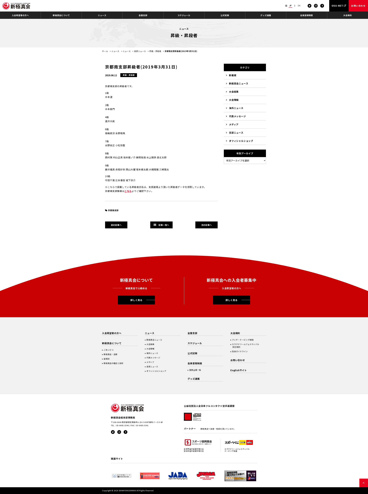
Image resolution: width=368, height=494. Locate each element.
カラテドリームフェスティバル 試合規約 (244, 345)
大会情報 (234, 100)
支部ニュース (140, 51)
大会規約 (347, 15)
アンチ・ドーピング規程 (242, 339)
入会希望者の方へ (20, 15)
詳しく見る (136, 300)
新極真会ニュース (238, 83)
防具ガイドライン (240, 351)
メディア (233, 124)
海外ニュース (236, 108)
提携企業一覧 (195, 370)
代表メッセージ (237, 116)
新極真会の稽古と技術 (113, 363)
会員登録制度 (306, 15)
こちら (128, 191)
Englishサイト (238, 370)
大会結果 (234, 91)
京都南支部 (113, 210)
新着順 (232, 75)
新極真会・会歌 (110, 354)
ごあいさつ (108, 349)
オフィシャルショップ (241, 141)
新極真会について (61, 15)
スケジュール (184, 15)
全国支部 (143, 15)
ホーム (105, 51)
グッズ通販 (265, 15)
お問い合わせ (237, 360)
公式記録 (225, 15)
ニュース (102, 15)
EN (299, 5)
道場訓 (107, 358)
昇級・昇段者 (155, 51)
